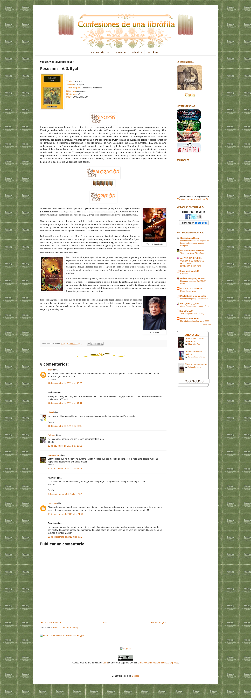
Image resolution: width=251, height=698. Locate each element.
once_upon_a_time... (190, 303)
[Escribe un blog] (92, 343)
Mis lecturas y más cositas (193, 296)
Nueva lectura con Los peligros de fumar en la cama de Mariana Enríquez (194, 243)
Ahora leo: (192, 334)
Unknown (52, 503)
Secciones (154, 52)
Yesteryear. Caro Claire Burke (192, 253)
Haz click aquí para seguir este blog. (194, 199)
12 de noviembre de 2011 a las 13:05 (65, 446)
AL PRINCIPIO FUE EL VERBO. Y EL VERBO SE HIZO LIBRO (192, 261)
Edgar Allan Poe (193, 344)
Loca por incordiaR (189, 271)
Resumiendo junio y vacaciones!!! (194, 299)
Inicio (105, 622)
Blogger (135, 676)
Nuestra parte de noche (196, 364)
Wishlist (137, 52)
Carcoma (184, 274)
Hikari (51, 412)
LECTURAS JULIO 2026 (190, 266)
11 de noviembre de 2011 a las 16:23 (65, 383)
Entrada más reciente (51, 622)
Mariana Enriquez (194, 367)
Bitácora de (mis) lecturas (193, 278)
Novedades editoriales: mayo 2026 (194, 321)
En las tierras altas (188, 291)
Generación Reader (189, 318)
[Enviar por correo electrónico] (89, 343)
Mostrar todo (206, 325)
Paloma (51, 435)
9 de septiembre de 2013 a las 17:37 (65, 494)
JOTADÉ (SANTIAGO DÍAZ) (192, 313)
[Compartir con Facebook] (98, 343)
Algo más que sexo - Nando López (194, 306)
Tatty (50, 370)
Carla (105, 663)
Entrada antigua (158, 622)
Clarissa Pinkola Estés (196, 357)
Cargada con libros (189, 238)
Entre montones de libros (192, 250)
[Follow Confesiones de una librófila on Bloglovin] (194, 224)
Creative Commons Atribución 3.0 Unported (158, 663)
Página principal (100, 52)
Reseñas (121, 52)
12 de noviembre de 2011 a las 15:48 (65, 468)
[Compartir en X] (95, 343)
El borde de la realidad (191, 288)
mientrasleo (53, 455)
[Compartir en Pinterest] (102, 343)
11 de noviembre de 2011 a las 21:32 (65, 426)
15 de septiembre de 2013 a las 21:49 (65, 514)
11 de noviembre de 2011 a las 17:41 (65, 403)
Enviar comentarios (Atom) (65, 627)
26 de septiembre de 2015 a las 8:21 (65, 537)
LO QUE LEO (186, 311)
